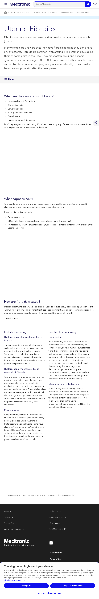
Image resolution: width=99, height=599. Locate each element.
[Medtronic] (20, 4)
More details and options (49, 593)
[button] (5, 4)
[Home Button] (5, 12)
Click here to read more (13, 580)
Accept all (26, 585)
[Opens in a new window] (51, 544)
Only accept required (72, 585)
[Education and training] (95, 4)
